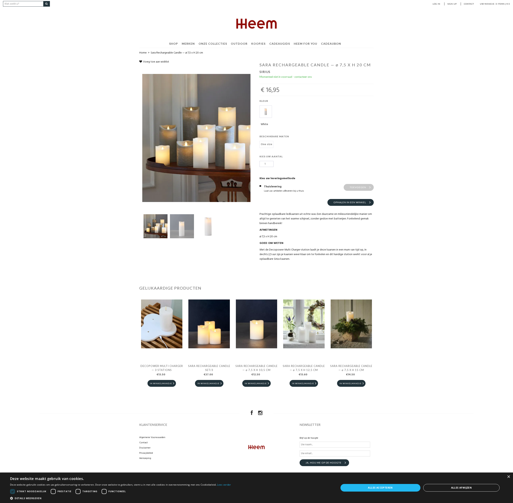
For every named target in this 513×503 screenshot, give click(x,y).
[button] (120, 498)
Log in (436, 4)
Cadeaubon (331, 43)
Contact (469, 4)
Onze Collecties (213, 43)
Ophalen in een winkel (349, 202)
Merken (188, 43)
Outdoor (239, 43)
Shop (173, 43)
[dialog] (256, 488)
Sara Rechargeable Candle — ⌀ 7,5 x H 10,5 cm (256, 368)
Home (143, 53)
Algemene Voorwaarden (152, 437)
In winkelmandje (161, 383)
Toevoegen (358, 187)
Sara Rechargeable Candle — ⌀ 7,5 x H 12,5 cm (304, 368)
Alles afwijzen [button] (461, 487)
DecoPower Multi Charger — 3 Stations (161, 368)
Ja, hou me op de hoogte (323, 462)
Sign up (452, 4)
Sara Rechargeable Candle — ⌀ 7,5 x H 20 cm (177, 53)
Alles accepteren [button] (380, 487)
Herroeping (145, 458)
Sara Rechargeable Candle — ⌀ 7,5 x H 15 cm (351, 368)
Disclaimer (144, 448)
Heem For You (305, 43)
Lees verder (224, 484)
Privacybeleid (146, 453)
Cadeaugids (279, 43)
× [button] (508, 476)
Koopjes (258, 43)
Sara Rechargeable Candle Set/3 (209, 368)
